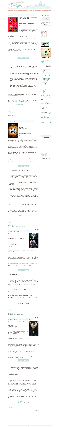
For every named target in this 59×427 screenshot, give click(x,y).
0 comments (37, 115)
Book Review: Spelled (14, 231)
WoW (44, 108)
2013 (43, 91)
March (44, 86)
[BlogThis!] (9, 115)
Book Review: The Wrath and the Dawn (19, 15)
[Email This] (8, 115)
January (44, 89)
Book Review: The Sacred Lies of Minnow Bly (20, 319)
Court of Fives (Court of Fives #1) (25, 123)
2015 (43, 71)
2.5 (48, 113)
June (44, 83)
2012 (43, 92)
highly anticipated (47, 116)
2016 (43, 70)
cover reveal (46, 109)
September (45, 73)
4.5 (50, 113)
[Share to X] (10, 115)
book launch (47, 117)
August (44, 82)
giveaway (43, 103)
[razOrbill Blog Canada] (45, 46)
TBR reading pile (44, 118)
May (44, 84)
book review (14, 116)
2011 (43, 93)
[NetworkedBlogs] (46, 136)
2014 (43, 90)
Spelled (9, 233)
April (44, 85)
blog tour (49, 103)
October (44, 72)
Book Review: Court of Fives (16, 121)
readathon (42, 111)
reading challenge (47, 121)
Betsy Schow (13, 314)
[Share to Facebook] (11, 115)
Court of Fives (18, 226)
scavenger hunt (43, 122)
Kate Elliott (23, 226)
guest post (49, 108)
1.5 (50, 117)
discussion (42, 121)
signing (47, 122)
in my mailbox (47, 107)
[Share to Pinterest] (12, 115)
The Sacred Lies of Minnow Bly (14, 321)
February (45, 88)
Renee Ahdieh (18, 116)
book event (42, 117)
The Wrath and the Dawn (24, 17)
